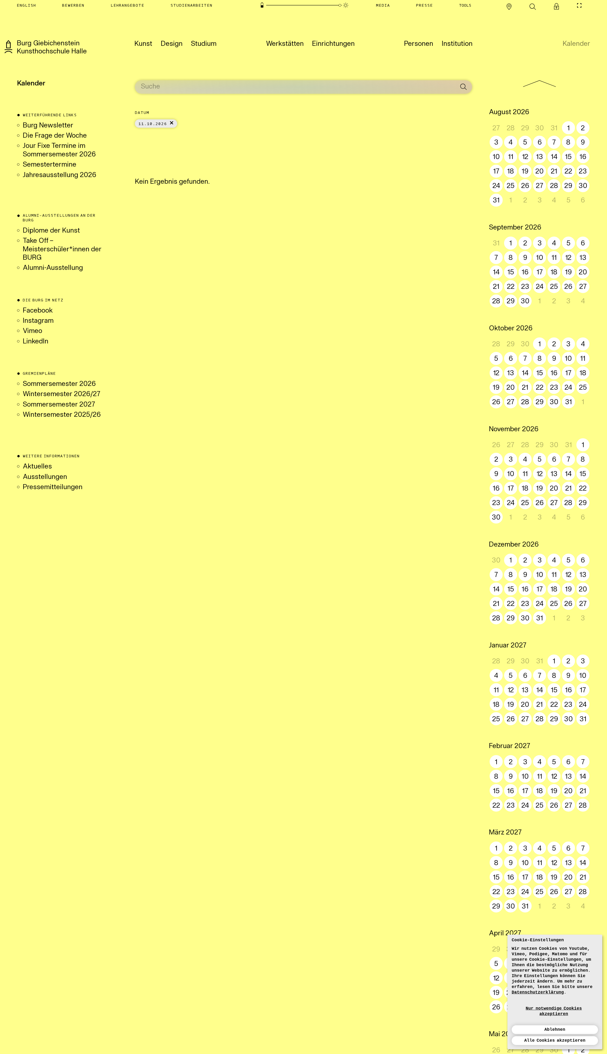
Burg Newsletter (48, 125)
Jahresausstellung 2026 (59, 175)
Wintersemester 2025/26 (62, 415)
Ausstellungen (45, 477)
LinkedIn (35, 341)
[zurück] (539, 83)
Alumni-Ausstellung (54, 268)
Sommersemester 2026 (59, 384)
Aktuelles (37, 467)
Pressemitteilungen (53, 487)
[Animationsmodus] (345, 5)
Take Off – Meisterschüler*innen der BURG (62, 249)
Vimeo (32, 331)
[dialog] (554, 992)
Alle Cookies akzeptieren (555, 1040)
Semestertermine (49, 165)
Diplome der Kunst (51, 231)
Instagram (38, 321)
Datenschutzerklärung (538, 992)
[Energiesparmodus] (262, 5)
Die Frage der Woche (55, 136)
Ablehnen (554, 1029)
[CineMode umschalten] (579, 5)
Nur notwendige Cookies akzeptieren (554, 1011)
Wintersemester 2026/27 (61, 394)
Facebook (38, 311)
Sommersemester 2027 (59, 405)
